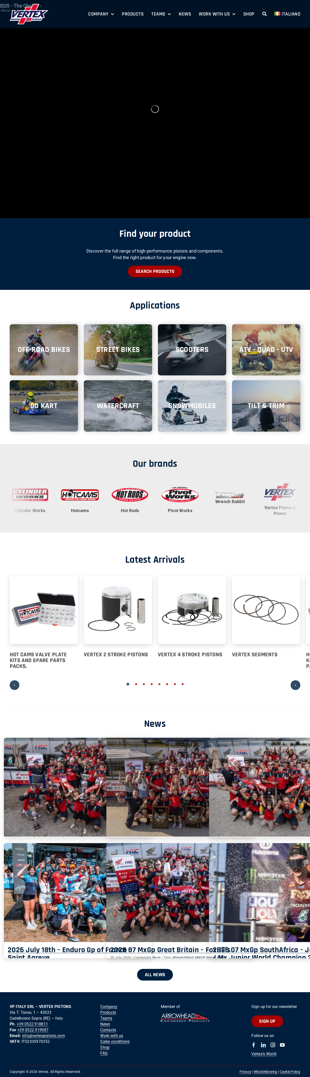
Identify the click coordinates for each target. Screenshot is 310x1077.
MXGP (200, 958)
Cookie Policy (290, 1073)
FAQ (104, 1054)
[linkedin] (263, 1046)
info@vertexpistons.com (43, 1036)
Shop (104, 1048)
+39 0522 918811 (32, 1025)
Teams (106, 1019)
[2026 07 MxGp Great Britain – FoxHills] (180, 893)
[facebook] (253, 1046)
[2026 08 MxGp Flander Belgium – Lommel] (180, 788)
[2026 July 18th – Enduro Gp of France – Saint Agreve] (78, 893)
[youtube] (282, 1046)
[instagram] (273, 1046)
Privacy (245, 1073)
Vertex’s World (263, 1055)
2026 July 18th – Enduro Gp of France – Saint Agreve (70, 955)
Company (108, 1007)
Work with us (111, 1036)
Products (108, 1013)
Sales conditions (115, 1042)
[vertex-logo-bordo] (29, 5)
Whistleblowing (265, 1073)
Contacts (108, 1031)
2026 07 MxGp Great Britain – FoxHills (170, 951)
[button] (127, 684)
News (105, 1025)
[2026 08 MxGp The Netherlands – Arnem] (78, 788)
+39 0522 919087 (32, 1031)
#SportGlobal (183, 958)
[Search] (264, 14)
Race (156, 958)
